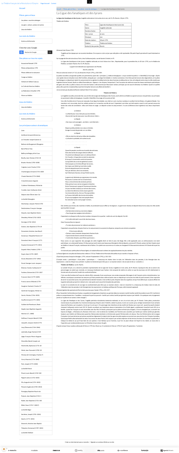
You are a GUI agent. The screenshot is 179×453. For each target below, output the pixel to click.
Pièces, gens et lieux (69, 9)
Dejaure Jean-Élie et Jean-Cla (30, 194)
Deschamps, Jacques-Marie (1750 (32, 204)
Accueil (58, 9)
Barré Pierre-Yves (26, 149)
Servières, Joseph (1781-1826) (31, 414)
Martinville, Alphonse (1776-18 (31, 345)
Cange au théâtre (26, 77)
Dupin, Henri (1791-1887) (29, 254)
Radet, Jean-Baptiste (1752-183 (31, 400)
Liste (22, 130)
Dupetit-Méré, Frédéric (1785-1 (31, 249)
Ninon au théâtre (26, 95)
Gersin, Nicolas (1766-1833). (30, 295)
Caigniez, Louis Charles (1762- (31, 167)
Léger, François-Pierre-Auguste (31, 336)
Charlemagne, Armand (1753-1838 (32, 171)
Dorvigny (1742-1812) (28, 222)
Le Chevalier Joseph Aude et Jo (31, 139)
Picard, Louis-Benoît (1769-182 (31, 373)
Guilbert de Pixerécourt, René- (31, 304)
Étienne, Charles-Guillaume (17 (31, 268)
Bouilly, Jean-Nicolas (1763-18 (31, 158)
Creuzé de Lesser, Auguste (29, 181)
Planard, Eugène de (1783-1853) (31, 387)
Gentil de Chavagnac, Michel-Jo (31, 291)
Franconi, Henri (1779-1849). (30, 277)
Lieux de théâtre (26, 29)
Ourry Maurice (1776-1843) (30, 359)
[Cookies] (4, 449)
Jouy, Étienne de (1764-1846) (30, 327)
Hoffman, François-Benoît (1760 (31, 318)
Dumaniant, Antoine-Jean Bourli (31, 231)
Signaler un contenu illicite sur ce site (102, 442)
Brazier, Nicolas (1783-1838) (30, 162)
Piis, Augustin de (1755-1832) (30, 382)
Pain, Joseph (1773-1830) (29, 364)
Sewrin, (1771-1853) (27, 419)
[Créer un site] (12, 450)
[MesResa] (56, 450)
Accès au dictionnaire (28, 41)
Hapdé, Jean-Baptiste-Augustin (31, 309)
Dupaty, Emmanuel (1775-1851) (31, 245)
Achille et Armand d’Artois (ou (30, 135)
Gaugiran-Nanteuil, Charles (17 (31, 286)
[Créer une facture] (101, 450)
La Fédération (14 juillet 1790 (30, 91)
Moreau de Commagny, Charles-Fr (32, 355)
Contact (53, 3)
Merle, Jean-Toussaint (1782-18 (31, 350)
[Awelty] (78, 450)
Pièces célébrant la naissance (30, 72)
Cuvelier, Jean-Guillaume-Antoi (31, 190)
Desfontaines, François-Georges (31, 208)
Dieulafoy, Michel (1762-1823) (31, 217)
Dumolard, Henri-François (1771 (31, 240)
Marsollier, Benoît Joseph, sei (30, 341)
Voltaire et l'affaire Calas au (30, 82)
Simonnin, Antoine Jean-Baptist (31, 423)
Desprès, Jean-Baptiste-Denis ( (31, 213)
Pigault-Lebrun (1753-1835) (30, 378)
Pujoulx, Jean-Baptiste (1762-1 (31, 396)
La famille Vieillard (27, 432)
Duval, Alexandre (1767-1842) (31, 258)
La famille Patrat (26, 368)
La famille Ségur (26, 410)
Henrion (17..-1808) (27, 313)
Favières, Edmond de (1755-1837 (32, 272)
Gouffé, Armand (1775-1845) (30, 300)
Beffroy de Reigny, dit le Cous (30, 153)
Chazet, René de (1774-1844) (30, 176)
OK (50, 52)
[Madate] (34, 450)
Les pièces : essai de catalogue (87, 9)
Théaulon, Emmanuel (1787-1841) (32, 428)
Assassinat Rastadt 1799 (29, 63)
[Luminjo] (145, 450)
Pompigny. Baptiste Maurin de (31, 391)
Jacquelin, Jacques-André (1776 (31, 323)
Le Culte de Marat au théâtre (30, 86)
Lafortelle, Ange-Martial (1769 (31, 332)
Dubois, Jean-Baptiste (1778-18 (31, 226)
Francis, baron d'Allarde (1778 (30, 281)
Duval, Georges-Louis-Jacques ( (31, 263)
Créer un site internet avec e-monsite (77, 442)
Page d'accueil (45, 3)
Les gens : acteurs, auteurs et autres (32, 25)
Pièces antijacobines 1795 (29, 68)
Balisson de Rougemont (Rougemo (32, 144)
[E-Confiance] (123, 450)
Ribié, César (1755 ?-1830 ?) (30, 405)
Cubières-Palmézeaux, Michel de (31, 185)
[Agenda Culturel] (167, 450)
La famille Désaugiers (28, 199)
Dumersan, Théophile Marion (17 (31, 236)
